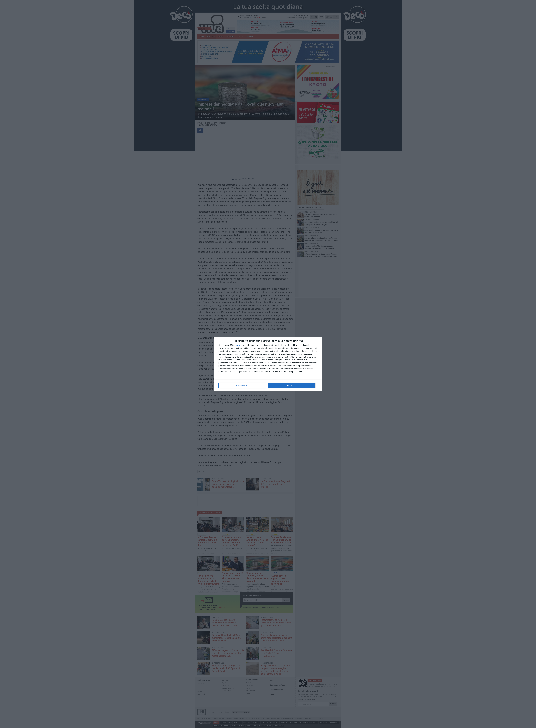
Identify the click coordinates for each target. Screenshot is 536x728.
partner (238, 345)
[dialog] (268, 364)
